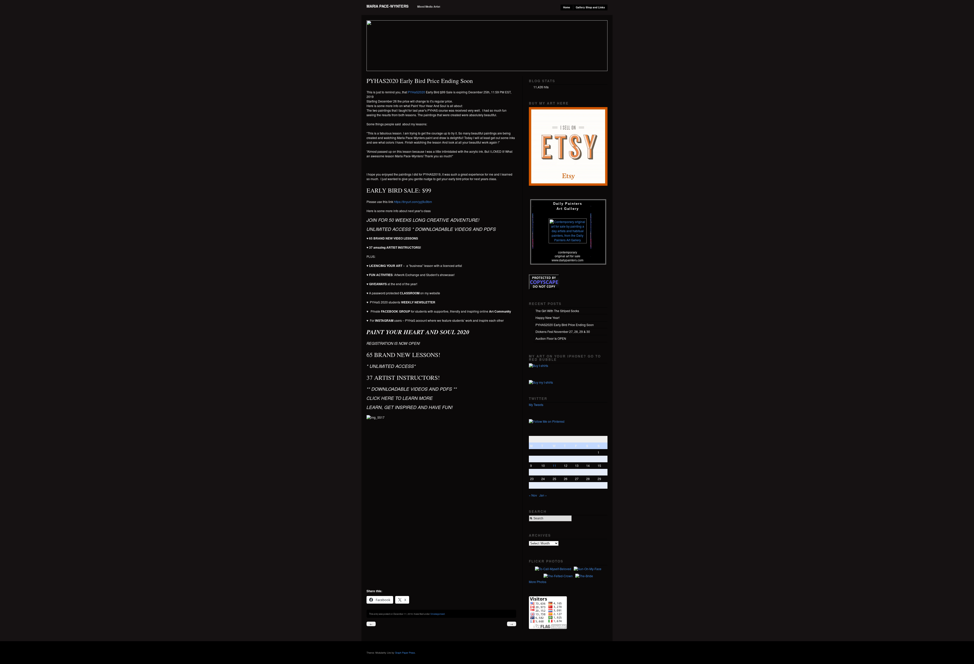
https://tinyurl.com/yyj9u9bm (413, 201)
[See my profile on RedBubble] (538, 365)
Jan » (543, 495)
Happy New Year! (547, 317)
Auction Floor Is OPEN (550, 338)
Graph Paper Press (405, 652)
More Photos (537, 582)
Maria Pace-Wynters (388, 6)
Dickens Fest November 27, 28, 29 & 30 (562, 331)
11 (554, 465)
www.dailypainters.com (567, 260)
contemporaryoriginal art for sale (567, 254)
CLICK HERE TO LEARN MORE (400, 398)
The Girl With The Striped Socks (557, 311)
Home (566, 7)
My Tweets (536, 404)
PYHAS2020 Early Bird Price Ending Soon (564, 324)
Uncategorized (437, 613)
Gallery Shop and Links (590, 7)
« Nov (533, 495)
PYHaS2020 (416, 92)
